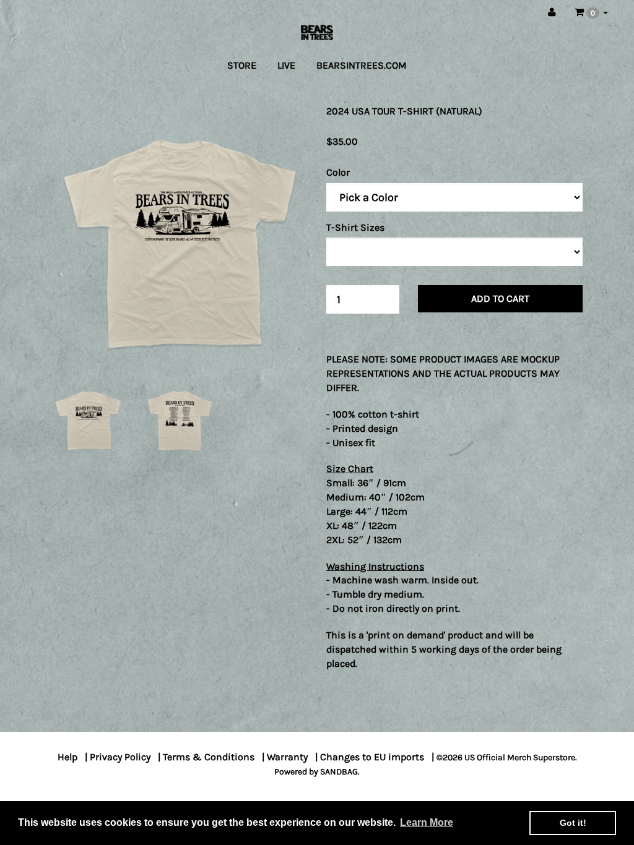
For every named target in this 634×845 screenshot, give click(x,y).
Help (67, 757)
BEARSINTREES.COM (361, 65)
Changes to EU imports (372, 757)
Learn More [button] (426, 822)
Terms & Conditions (208, 757)
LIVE (286, 65)
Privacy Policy (120, 757)
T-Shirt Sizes (355, 227)
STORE (241, 65)
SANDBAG (339, 771)
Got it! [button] (573, 823)
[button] (591, 12)
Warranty (287, 757)
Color (338, 172)
